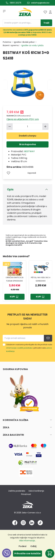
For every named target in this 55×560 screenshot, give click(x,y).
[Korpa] (49, 553)
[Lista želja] (45, 12)
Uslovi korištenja (36, 490)
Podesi (22, 546)
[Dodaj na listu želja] (8, 173)
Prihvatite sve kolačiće (27, 553)
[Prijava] (50, 12)
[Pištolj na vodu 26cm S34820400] (17, 269)
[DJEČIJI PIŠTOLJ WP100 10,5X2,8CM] (43, 269)
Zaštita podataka (16, 490)
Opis (10, 189)
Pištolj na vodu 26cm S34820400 (17, 279)
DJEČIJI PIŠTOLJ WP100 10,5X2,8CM (43, 279)
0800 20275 (15, 2)
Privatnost (26, 494)
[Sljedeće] (50, 84)
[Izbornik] (3, 12)
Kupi (15, 296)
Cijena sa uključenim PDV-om (22, 119)
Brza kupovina (27, 144)
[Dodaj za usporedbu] (24, 268)
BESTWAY (29, 151)
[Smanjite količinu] (9, 126)
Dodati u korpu (27, 135)
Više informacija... (27, 540)
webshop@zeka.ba (40, 2)
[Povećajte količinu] (45, 126)
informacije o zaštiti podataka (19, 348)
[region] (27, 277)
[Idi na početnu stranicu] (25, 12)
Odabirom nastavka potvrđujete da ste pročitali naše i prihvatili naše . (29, 347)
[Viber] (6, 556)
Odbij (33, 546)
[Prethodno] (5, 84)
